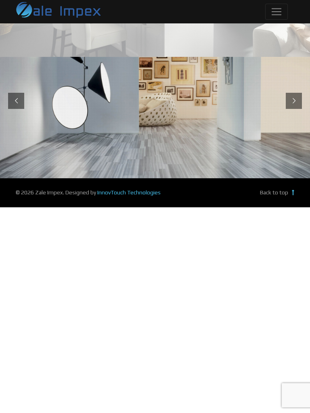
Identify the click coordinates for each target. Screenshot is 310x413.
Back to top (274, 192)
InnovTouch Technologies (129, 192)
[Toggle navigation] (276, 12)
